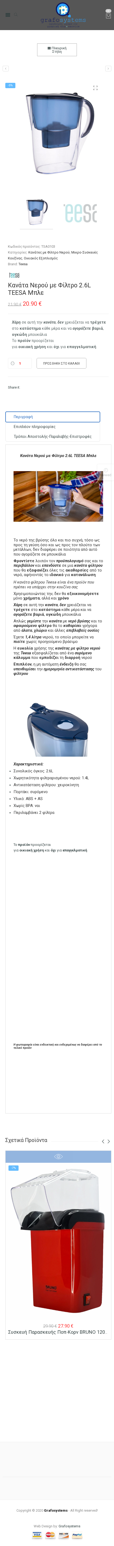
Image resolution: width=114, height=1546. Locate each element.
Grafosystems (69, 1526)
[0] (108, 16)
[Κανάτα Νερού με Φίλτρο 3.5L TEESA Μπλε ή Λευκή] (108, 68)
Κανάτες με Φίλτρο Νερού (49, 252)
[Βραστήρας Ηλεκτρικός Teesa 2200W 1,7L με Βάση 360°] (6, 68)
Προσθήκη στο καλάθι (61, 363)
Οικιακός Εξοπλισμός (41, 258)
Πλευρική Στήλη (59, 50)
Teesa (23, 264)
